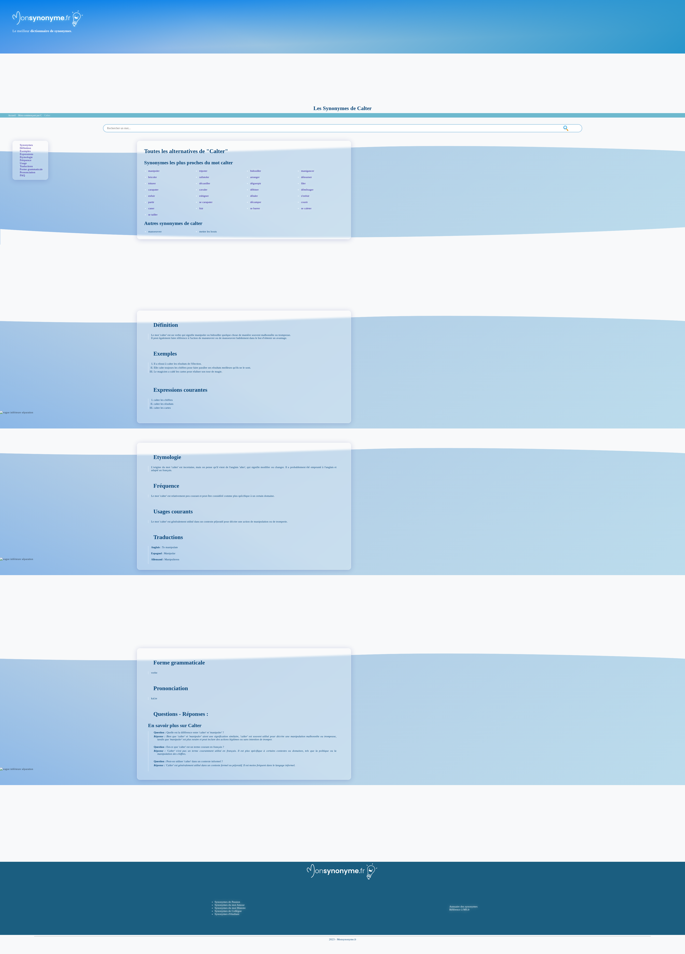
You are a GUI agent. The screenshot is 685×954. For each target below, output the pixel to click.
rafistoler (204, 177)
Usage (23, 163)
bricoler (152, 177)
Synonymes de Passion (227, 901)
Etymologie (26, 157)
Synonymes (26, 145)
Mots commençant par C (30, 115)
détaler (254, 195)
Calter (47, 115)
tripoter (203, 170)
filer (303, 183)
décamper (255, 202)
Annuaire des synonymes (463, 906)
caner (151, 208)
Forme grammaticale (31, 169)
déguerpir (255, 183)
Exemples (25, 151)
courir (304, 202)
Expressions (26, 154)
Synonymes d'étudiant (227, 914)
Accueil (12, 115)
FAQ (22, 175)
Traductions (26, 166)
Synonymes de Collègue (228, 911)
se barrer (255, 208)
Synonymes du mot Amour (230, 905)
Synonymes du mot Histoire (230, 908)
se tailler (153, 214)
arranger (255, 177)
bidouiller (255, 170)
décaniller (204, 183)
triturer (152, 183)
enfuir (151, 195)
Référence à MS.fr (459, 909)
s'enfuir (305, 195)
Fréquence (25, 160)
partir (151, 202)
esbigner (204, 195)
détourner (306, 177)
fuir (201, 208)
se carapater (205, 202)
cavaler (203, 189)
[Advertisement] (342, 78)
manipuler (153, 170)
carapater (153, 189)
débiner (254, 189)
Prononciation (27, 172)
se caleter (306, 208)
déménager (307, 189)
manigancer (307, 170)
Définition (25, 148)
